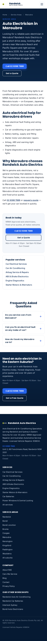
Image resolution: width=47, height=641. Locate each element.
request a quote (30, 200)
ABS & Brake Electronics (17, 276)
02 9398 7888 (13, 200)
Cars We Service (10, 574)
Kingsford (7, 545)
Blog (5, 578)
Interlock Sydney (10, 605)
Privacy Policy (9, 586)
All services (8, 505)
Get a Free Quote (14, 398)
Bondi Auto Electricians (13, 609)
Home (5, 15)
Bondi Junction (9, 525)
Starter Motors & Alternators (19, 285)
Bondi (5, 521)
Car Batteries (8, 496)
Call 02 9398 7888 (15, 66)
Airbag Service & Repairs (17, 272)
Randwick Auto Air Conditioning (16, 597)
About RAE (7, 570)
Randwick (7, 517)
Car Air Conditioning (15, 268)
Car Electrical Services (16, 264)
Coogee (6, 533)
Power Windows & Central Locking (18, 500)
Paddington (8, 549)
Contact (6, 582)
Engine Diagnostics (15, 280)
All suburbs (8, 558)
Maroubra (7, 537)
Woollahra (7, 554)
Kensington (8, 541)
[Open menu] (41, 4)
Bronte (6, 529)
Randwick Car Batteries (13, 601)
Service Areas (16, 15)
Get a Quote (12, 73)
